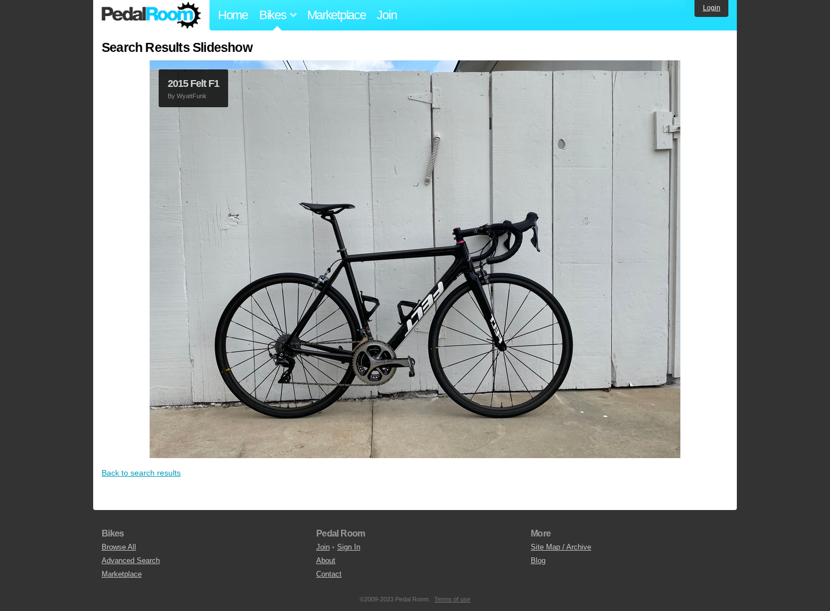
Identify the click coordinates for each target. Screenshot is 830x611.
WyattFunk (192, 96)
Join (386, 15)
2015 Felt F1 (193, 83)
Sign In (348, 547)
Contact (329, 574)
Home (233, 15)
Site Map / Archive (561, 547)
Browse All (119, 547)
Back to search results (141, 472)
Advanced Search (131, 560)
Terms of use (452, 599)
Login (711, 8)
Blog (538, 560)
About (325, 560)
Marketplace (336, 15)
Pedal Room (151, 15)
